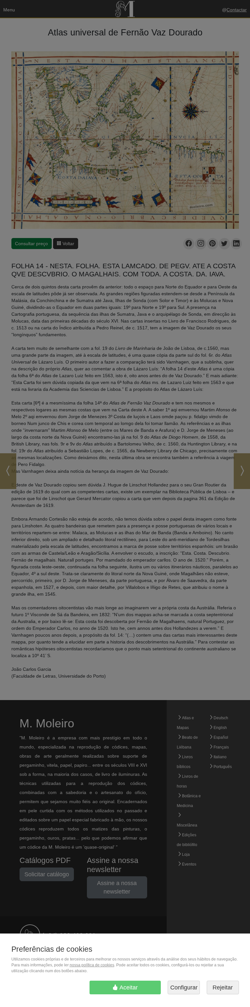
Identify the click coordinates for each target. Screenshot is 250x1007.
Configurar (184, 987)
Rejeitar (223, 987)
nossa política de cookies (92, 965)
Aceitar (128, 987)
